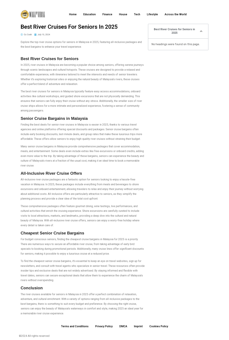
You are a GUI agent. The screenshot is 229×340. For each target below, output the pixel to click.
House (123, 14)
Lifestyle (152, 14)
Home (73, 14)
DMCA (123, 326)
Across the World (176, 14)
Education (89, 14)
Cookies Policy (158, 326)
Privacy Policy (104, 326)
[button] (201, 31)
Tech (137, 14)
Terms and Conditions (75, 326)
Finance (107, 14)
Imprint (138, 326)
